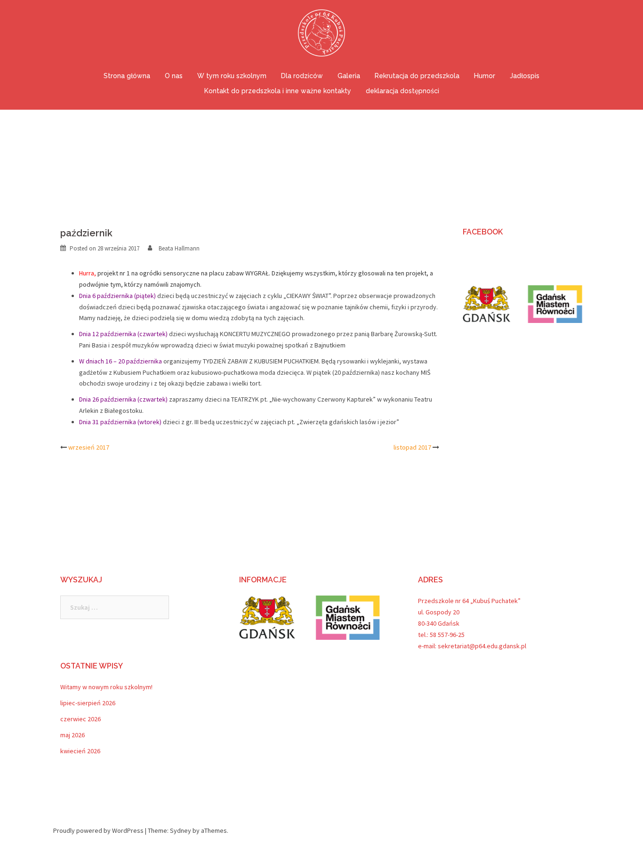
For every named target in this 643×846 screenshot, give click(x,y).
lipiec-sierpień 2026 (87, 703)
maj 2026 (72, 735)
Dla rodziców (302, 76)
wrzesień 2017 (88, 447)
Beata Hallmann (179, 248)
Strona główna (127, 76)
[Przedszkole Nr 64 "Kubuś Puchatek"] (321, 36)
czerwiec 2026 (80, 719)
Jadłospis (524, 76)
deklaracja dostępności (402, 91)
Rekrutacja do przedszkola (417, 76)
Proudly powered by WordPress (98, 830)
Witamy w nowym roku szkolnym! (106, 687)
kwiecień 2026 (80, 751)
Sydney (180, 830)
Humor (484, 76)
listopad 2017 (412, 447)
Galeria (349, 76)
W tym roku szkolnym (231, 76)
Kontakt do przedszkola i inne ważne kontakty (277, 91)
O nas (174, 76)
